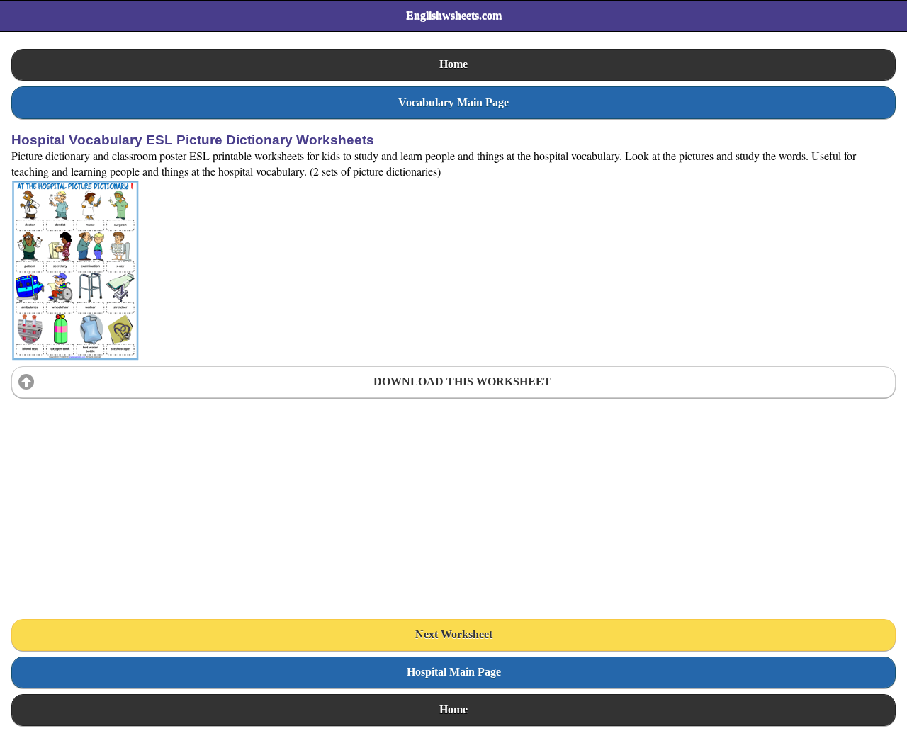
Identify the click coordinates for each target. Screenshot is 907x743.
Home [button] (453, 64)
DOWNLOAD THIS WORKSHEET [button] (462, 381)
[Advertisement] (117, 492)
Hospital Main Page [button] (454, 672)
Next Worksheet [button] (453, 634)
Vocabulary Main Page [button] (453, 102)
